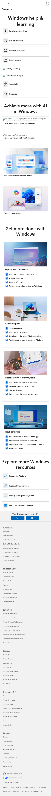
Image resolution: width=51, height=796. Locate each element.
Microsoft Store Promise (10, 597)
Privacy (25, 787)
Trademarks (43, 787)
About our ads (25, 791)
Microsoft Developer (9, 700)
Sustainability (7, 766)
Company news (8, 745)
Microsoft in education (10, 614)
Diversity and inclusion (10, 758)
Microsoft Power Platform (11, 671)
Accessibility (7, 762)
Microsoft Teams (8, 675)
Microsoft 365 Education (11, 626)
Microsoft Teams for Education (12, 622)
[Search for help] (9, 3)
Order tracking (7, 589)
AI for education (8, 643)
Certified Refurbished (10, 593)
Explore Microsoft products (11, 556)
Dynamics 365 (7, 663)
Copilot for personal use (10, 552)
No (32, 518)
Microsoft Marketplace (10, 717)
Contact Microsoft (15, 787)
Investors (6, 754)
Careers (5, 737)
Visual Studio (7, 725)
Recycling (16, 791)
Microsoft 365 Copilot (10, 680)
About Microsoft (8, 741)
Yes (17, 518)
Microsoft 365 (7, 667)
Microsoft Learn (8, 704)
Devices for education (10, 618)
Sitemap (5, 787)
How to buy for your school (11, 630)
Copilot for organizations (11, 548)
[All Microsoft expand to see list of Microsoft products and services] (3, 3)
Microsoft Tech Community (11, 712)
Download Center (8, 577)
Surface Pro (6, 531)
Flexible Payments (9, 602)
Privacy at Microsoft (9, 749)
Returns (5, 585)
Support (6, 9)
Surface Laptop (8, 536)
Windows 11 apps (8, 561)
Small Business (8, 684)
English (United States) (14, 773)
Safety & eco (7, 791)
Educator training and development (14, 634)
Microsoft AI (7, 655)
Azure (5, 696)
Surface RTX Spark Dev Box (11, 544)
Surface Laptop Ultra (9, 540)
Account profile (8, 572)
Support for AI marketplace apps (13, 708)
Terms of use (33, 787)
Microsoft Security (9, 659)
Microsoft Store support (10, 581)
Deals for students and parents (13, 639)
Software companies (9, 721)
